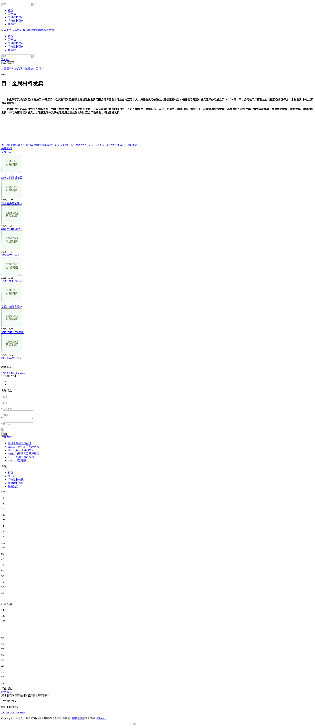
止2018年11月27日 (11, 280)
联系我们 (13, 50)
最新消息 (6, 151)
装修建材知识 (16, 43)
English (5, 59)
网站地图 (77, 718)
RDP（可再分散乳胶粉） (22, 457)
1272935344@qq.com (13, 373)
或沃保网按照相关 (11, 177)
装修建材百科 (16, 46)
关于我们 (13, 39)
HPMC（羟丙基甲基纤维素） (25, 446)
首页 (10, 36)
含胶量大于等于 (10, 255)
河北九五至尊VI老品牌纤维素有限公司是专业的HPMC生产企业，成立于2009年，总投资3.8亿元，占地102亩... (76, 145)
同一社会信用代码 (11, 358)
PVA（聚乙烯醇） (18, 460)
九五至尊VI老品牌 (11, 68)
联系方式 (6, 692)
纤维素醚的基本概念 (20, 443)
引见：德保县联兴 (11, 306)
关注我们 (6, 148)
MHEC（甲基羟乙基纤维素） (25, 453)
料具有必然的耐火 (11, 203)
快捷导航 (6, 437)
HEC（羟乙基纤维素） (21, 450)
